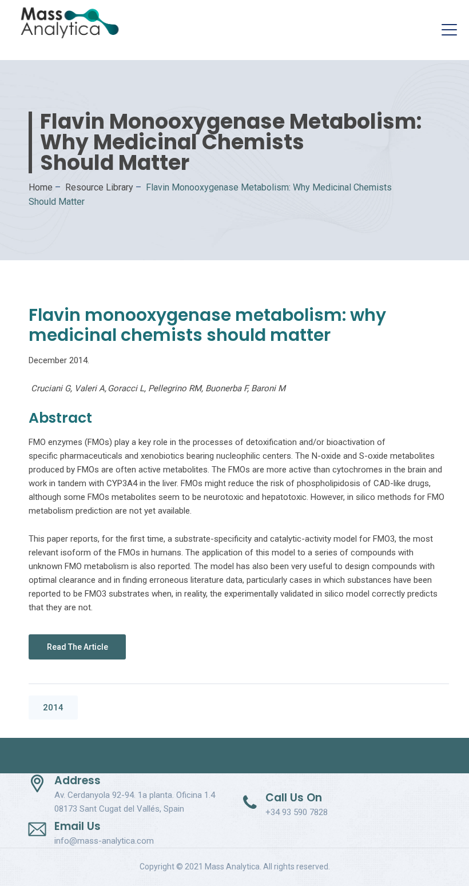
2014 (53, 707)
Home (41, 187)
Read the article (77, 646)
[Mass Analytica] (69, 23)
